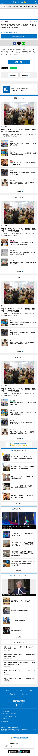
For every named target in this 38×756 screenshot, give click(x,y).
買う (21, 6)
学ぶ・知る (34, 6)
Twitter (21, 705)
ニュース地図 (4, 21)
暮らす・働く (27, 6)
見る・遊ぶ (15, 6)
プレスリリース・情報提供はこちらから (12, 714)
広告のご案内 (6, 721)
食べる (9, 6)
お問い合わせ (6, 718)
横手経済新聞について (8, 711)
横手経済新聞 (17, 2)
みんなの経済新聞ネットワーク (19, 738)
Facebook (16, 705)
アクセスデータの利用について (10, 716)
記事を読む (19, 62)
